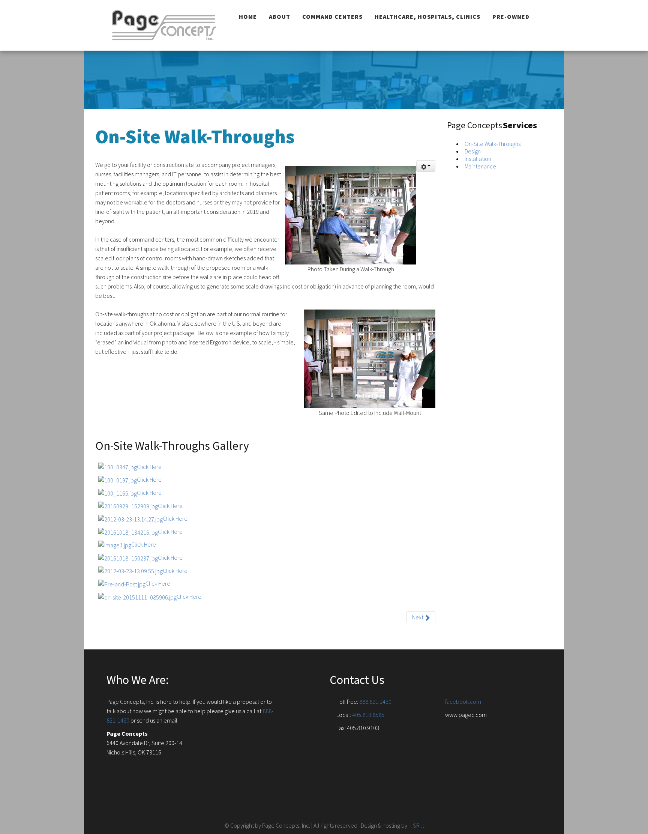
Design (473, 151)
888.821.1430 (375, 701)
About (279, 16)
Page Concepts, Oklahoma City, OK (164, 25)
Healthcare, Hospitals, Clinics (427, 16)
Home (248, 16)
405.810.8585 (368, 714)
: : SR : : (416, 825)
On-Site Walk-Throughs (492, 143)
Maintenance (480, 166)
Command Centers (332, 16)
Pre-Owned (511, 16)
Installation (478, 158)
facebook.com (463, 701)
